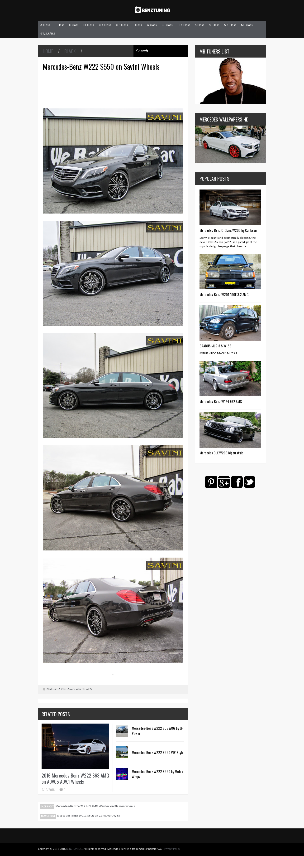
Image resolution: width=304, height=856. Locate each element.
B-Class (59, 25)
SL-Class (214, 25)
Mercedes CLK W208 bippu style (221, 452)
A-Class (45, 25)
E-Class (137, 25)
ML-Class (247, 25)
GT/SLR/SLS (47, 33)
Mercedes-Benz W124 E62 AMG (221, 401)
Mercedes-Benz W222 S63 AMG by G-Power (157, 730)
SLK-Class (230, 25)
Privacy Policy (172, 849)
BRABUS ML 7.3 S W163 (215, 345)
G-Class (152, 25)
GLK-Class (183, 25)
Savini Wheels (76, 689)
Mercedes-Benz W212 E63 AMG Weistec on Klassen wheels (95, 806)
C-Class (74, 25)
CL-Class (88, 25)
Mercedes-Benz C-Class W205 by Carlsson (228, 230)
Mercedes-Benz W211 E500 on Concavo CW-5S (88, 816)
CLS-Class (122, 25)
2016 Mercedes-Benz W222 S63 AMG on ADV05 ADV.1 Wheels (75, 778)
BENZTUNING (74, 849)
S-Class (199, 25)
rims (55, 689)
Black (70, 51)
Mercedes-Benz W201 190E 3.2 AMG (224, 294)
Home (48, 51)
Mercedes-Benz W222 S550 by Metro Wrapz (157, 774)
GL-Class (167, 25)
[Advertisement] (114, 88)
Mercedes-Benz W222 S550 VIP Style (158, 752)
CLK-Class (105, 25)
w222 (89, 689)
